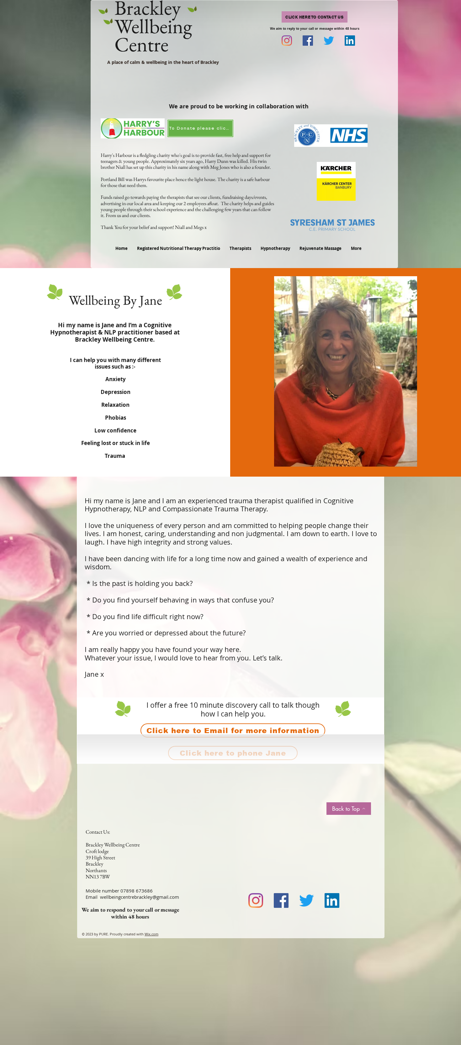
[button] (275, 248)
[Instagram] (287, 40)
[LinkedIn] (350, 40)
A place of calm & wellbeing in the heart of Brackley (163, 62)
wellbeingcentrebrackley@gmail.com (139, 897)
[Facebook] (308, 40)
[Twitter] (329, 40)
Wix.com (151, 934)
